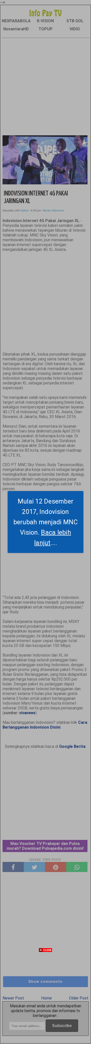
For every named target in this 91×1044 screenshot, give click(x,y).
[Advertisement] (45, 998)
